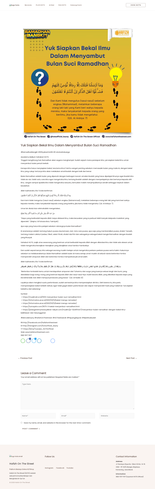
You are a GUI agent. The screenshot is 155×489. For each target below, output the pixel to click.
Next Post (131, 358)
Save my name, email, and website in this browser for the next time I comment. (57, 423)
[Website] (116, 416)
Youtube (69, 468)
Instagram (49, 468)
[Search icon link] (121, 5)
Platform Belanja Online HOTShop (21, 469)
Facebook (60, 468)
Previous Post (25, 358)
